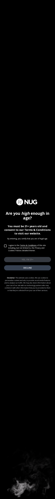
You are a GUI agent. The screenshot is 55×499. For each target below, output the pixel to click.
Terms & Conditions (28, 245)
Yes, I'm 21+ (27, 259)
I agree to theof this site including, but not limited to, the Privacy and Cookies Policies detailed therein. (27, 248)
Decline (27, 267)
